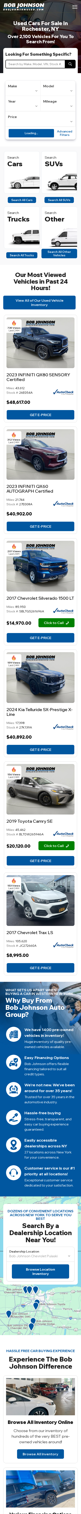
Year (12, 101)
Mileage (50, 101)
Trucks (18, 219)
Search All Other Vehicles (59, 253)
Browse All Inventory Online (40, 1422)
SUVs (54, 164)
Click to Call (54, 623)
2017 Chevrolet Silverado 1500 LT (40, 598)
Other (54, 219)
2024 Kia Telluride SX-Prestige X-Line (39, 712)
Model (48, 86)
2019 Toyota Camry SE (29, 821)
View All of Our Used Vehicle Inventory (40, 302)
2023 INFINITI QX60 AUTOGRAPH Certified (29, 489)
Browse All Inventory (40, 1454)
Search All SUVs (59, 200)
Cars (14, 164)
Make (12, 86)
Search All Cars (22, 200)
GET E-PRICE (40, 415)
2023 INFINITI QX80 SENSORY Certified (38, 377)
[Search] (70, 64)
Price (12, 117)
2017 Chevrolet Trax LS (29, 932)
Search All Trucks (22, 255)
